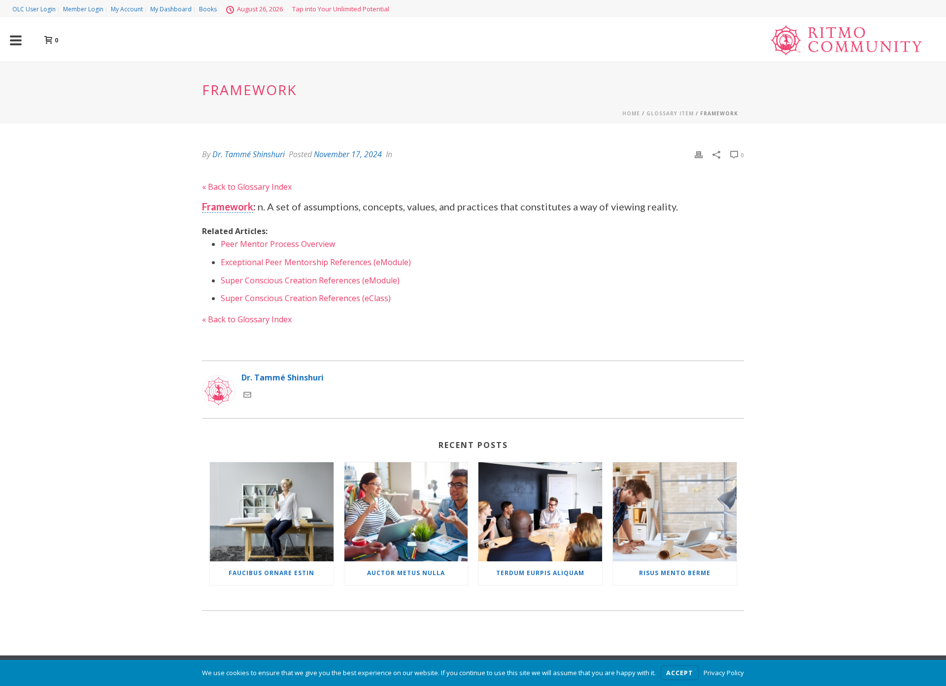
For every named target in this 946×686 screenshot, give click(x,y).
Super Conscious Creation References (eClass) (306, 298)
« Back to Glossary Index (247, 186)
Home (631, 113)
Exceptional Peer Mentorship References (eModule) (316, 262)
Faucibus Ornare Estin (271, 573)
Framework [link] (227, 206)
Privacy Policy (724, 672)
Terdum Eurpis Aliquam (540, 573)
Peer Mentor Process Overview (278, 244)
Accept (679, 672)
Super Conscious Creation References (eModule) (310, 280)
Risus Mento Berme (674, 573)
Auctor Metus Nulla (406, 573)
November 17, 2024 (348, 154)
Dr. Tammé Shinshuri (248, 154)
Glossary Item (670, 113)
